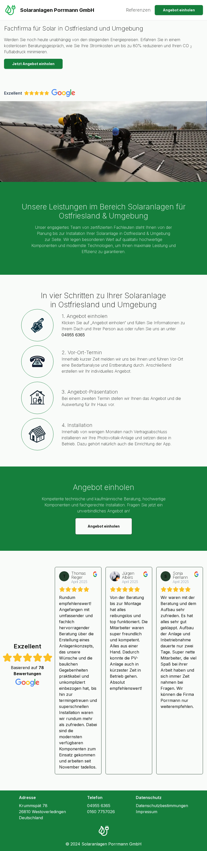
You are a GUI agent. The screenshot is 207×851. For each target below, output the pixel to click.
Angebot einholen (179, 10)
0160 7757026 (101, 811)
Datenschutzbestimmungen (162, 805)
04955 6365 (73, 334)
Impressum (146, 811)
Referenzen (138, 10)
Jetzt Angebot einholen (33, 64)
